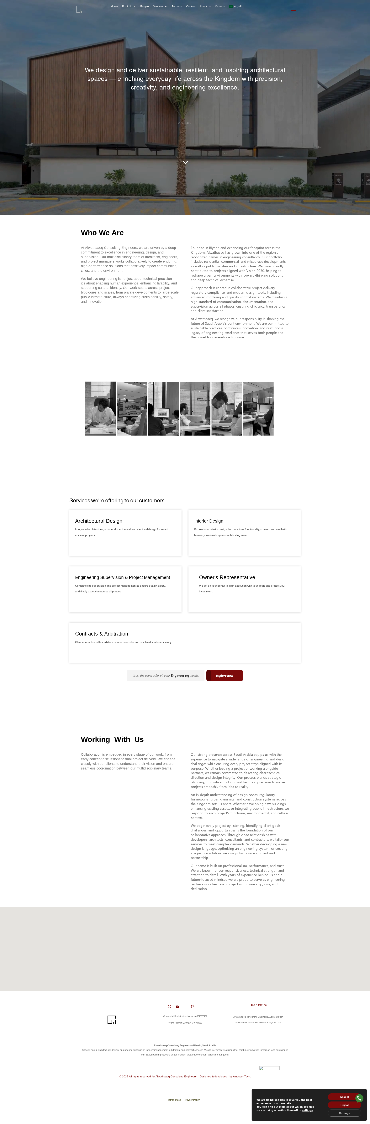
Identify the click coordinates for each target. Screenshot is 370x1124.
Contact (191, 6)
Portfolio (127, 6)
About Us (205, 6)
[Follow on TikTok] (200, 1007)
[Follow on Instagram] (193, 1007)
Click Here (84, 545)
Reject (345, 1104)
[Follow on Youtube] (177, 1007)
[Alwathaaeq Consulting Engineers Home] (80, 12)
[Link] (359, 1099)
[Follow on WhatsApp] (185, 1007)
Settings (344, 1113)
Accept (344, 1096)
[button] (186, 945)
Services (158, 6)
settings (307, 1110)
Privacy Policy (192, 1100)
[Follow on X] (169, 1007)
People (144, 6)
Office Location (185, 118)
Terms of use (174, 1100)
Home (114, 6)
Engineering (180, 675)
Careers (220, 6)
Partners (177, 6)
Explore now (224, 675)
